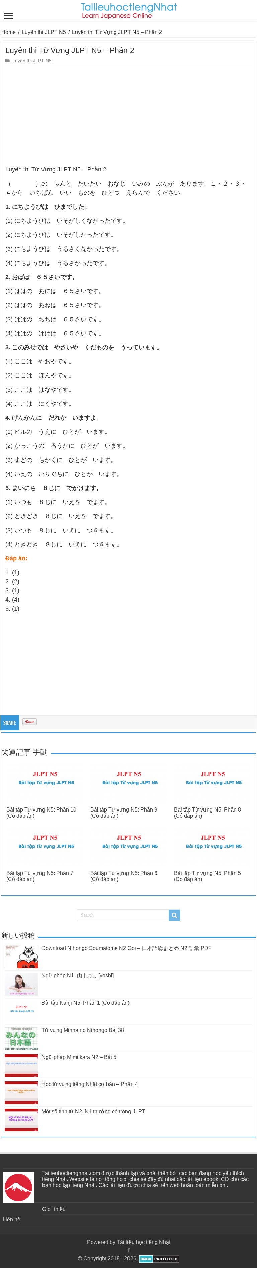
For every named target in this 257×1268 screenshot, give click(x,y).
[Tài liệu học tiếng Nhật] (128, 10)
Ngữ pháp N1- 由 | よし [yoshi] (77, 975)
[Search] (174, 915)
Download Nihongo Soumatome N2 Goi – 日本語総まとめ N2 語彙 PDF (126, 948)
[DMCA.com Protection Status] (158, 1259)
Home (8, 32)
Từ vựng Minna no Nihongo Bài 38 (82, 1030)
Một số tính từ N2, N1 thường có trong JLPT (93, 1111)
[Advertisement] (128, 115)
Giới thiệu (54, 1209)
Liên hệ (11, 1219)
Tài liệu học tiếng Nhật (143, 1242)
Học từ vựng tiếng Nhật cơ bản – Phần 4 (89, 1084)
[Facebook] (128, 1250)
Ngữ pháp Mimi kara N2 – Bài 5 (78, 1057)
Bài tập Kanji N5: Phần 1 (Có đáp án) (85, 1003)
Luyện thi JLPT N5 (44, 32)
